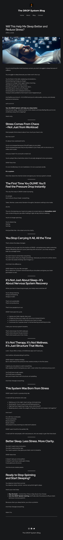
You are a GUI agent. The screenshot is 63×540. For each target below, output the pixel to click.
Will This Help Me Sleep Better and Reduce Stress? (26, 28)
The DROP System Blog (31, 10)
